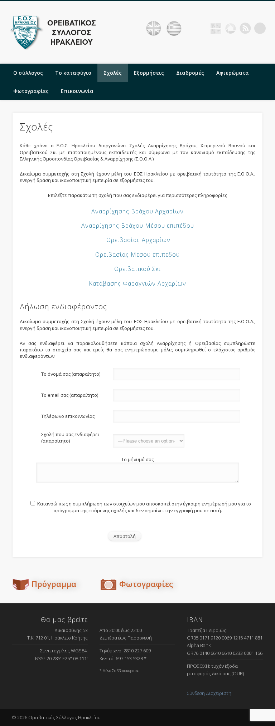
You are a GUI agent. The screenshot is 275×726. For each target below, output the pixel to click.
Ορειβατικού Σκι (137, 269)
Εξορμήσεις (149, 72)
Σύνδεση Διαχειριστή (209, 693)
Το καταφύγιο (73, 72)
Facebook (201, 28)
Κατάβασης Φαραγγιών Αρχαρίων (137, 283)
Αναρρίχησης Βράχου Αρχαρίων (137, 211)
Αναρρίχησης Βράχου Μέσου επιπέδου (137, 225)
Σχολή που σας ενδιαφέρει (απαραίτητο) (70, 437)
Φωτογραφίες (31, 91)
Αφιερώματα (232, 72)
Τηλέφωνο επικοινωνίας (68, 416)
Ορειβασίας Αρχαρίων (138, 240)
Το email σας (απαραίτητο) (69, 395)
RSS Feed (245, 28)
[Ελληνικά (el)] (174, 28)
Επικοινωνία (77, 91)
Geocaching (216, 28)
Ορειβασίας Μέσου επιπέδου (137, 254)
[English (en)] (153, 28)
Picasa (230, 28)
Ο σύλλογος (28, 72)
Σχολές (112, 72)
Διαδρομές (190, 72)
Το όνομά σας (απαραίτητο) (70, 374)
